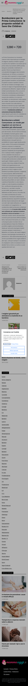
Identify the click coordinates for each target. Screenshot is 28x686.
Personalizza (14, 347)
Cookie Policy (6, 344)
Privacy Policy (14, 344)
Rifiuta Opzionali (14, 350)
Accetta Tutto (14, 353)
